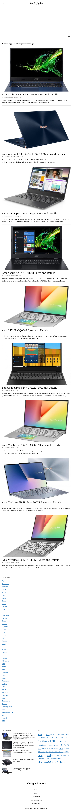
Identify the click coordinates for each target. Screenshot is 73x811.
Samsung (5, 692)
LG (3, 655)
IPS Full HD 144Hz (45, 748)
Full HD (54, 741)
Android (5, 587)
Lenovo (4, 652)
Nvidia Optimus (45, 752)
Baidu (4, 598)
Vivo (3, 709)
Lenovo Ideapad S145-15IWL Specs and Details (29, 387)
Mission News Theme (30, 808)
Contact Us (36, 793)
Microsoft (5, 661)
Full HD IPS (63, 741)
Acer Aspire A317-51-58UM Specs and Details (28, 273)
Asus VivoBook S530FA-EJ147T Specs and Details (30, 559)
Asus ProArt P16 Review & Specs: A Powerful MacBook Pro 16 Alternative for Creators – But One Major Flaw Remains (23, 744)
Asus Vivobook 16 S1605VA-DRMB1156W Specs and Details (22, 751)
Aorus (4, 589)
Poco (3, 687)
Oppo (4, 675)
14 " (43, 734)
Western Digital (7, 712)
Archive (36, 790)
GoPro (4, 632)
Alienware (5, 584)
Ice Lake (56, 745)
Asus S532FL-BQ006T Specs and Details (25, 330)
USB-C (52, 761)
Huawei (4, 641)
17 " (56, 734)
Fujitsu (4, 618)
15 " (48, 734)
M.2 (61, 748)
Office (57, 752)
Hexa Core (42, 745)
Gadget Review (36, 3)
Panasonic (5, 681)
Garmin (4, 624)
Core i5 (41, 741)
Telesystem (6, 701)
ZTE (3, 721)
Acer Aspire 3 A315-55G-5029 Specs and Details (30, 94)
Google (4, 629)
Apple (4, 592)
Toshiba (4, 704)
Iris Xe (53, 749)
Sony (3, 698)
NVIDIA (4, 669)
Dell (3, 609)
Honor (4, 635)
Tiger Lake (49, 758)
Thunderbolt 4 (41, 758)
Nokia (4, 667)
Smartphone (6, 695)
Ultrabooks (43, 762)
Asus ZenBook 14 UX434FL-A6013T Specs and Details (33, 154)
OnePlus (5, 672)
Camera (4, 601)
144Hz (59, 734)
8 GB (40, 734)
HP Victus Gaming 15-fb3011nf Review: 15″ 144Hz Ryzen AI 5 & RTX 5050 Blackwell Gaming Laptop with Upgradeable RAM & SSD (24, 736)
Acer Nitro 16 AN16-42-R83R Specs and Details (23, 760)
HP (3, 638)
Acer (3, 581)
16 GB (52, 734)
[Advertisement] (36, 20)
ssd (49, 755)
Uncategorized (7, 707)
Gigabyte (5, 627)
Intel (3, 644)
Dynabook (5, 615)
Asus (3, 595)
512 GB (44, 737)
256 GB (62, 734)
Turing (59, 758)
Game (4, 621)
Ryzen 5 (45, 756)
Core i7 (47, 741)
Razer (4, 689)
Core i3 (65, 737)
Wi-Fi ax (61, 762)
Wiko (3, 715)
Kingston (5, 649)
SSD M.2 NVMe (62, 756)
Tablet (68, 756)
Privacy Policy (36, 803)
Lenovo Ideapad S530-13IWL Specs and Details (29, 213)
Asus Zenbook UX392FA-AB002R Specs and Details (31, 502)
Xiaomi (4, 718)
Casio (4, 604)
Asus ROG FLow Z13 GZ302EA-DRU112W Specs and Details (22, 769)
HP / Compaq (50, 745)
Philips (4, 684)
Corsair (4, 607)
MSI (3, 664)
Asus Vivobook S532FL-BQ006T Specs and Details (31, 445)
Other (4, 678)
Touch (55, 758)
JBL (3, 647)
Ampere (58, 737)
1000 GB (50, 737)
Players (61, 752)
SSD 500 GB (54, 756)
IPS (60, 744)
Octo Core (52, 752)
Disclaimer (36, 797)
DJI (3, 612)
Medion (4, 658)
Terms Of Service (36, 800)
